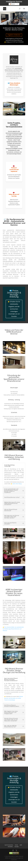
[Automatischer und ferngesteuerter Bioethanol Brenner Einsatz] (14, 24)
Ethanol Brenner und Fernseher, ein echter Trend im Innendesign (13, 842)
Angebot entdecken (14, 35)
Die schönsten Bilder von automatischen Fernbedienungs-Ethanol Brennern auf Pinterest (13, 772)
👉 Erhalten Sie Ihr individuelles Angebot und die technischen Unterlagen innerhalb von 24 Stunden (14, 453)
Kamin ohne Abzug (17, 627)
